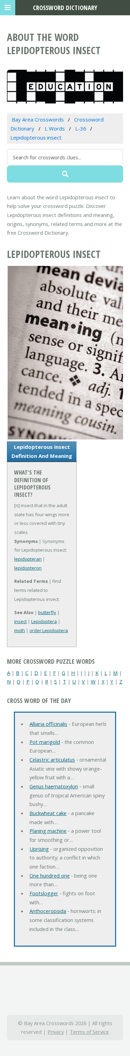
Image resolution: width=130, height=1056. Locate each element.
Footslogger (43, 893)
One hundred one (49, 875)
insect (20, 621)
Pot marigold (44, 741)
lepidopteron (28, 568)
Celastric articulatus (52, 759)
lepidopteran (28, 559)
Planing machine (48, 830)
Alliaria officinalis (48, 723)
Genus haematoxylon (53, 786)
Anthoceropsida (47, 910)
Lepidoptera (44, 621)
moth (19, 630)
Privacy (55, 1031)
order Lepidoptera (48, 630)
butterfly (47, 612)
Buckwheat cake (48, 813)
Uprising (39, 848)
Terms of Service (89, 1031)
